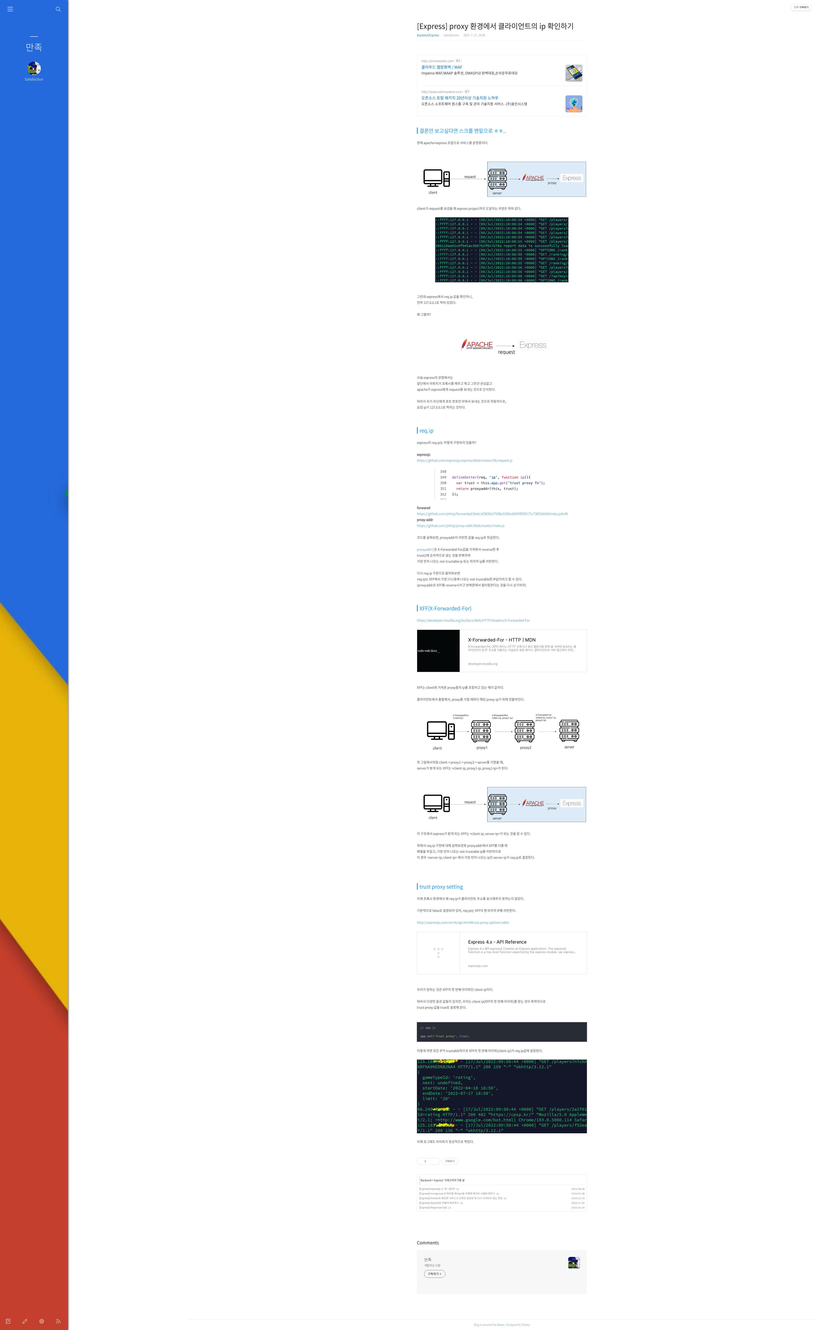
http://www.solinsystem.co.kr (442, 91)
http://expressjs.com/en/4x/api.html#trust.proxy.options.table (463, 922)
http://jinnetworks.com (437, 61)
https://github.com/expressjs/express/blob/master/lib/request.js (464, 460)
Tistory (525, 1325)
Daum (500, 1325)
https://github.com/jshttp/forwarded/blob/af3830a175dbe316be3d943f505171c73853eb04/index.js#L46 (492, 513)
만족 (34, 47)
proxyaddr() (425, 549)
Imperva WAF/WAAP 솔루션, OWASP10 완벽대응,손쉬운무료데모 (469, 72)
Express (438, 1180)
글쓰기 (26, 1321)
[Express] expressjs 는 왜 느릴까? (437, 1188)
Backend (426, 1180)
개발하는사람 (432, 1265)
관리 (42, 1321)
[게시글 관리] (435, 1161)
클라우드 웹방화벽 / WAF (441, 67)
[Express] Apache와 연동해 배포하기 (439, 1202)
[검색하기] (58, 9)
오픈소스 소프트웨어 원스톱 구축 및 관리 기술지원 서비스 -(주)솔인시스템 (474, 103)
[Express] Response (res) (433, 1207)
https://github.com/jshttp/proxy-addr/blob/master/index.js (460, 525)
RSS (59, 1321)
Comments (428, 1243)
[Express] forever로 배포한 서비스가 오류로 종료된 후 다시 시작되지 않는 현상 (461, 1198)
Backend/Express (428, 35)
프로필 (9, 1321)
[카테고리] (10, 9)
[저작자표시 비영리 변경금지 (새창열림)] (464, 1161)
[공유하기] (430, 1161)
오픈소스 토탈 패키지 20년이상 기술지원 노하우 (460, 97)
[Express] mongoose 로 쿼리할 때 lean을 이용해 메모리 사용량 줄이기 (457, 1193)
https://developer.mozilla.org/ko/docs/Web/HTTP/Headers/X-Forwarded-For (473, 620)
